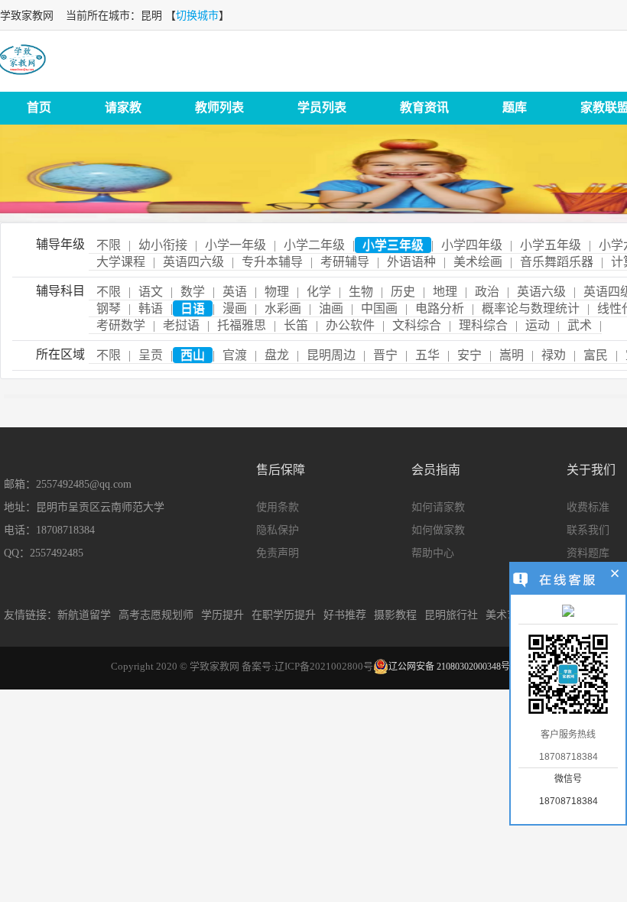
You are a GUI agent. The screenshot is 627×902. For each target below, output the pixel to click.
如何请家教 (438, 507)
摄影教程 (395, 615)
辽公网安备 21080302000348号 (449, 666)
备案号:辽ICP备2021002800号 (307, 666)
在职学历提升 (284, 615)
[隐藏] (615, 575)
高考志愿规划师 (156, 615)
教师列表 (219, 107)
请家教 (123, 107)
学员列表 (321, 107)
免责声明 (277, 553)
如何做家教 (438, 530)
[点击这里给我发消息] (568, 612)
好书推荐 (344, 615)
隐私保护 (277, 530)
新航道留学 (84, 615)
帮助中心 (432, 553)
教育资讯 (424, 107)
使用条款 (277, 507)
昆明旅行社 (451, 615)
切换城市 (197, 15)
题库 (514, 107)
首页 (39, 107)
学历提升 (222, 615)
